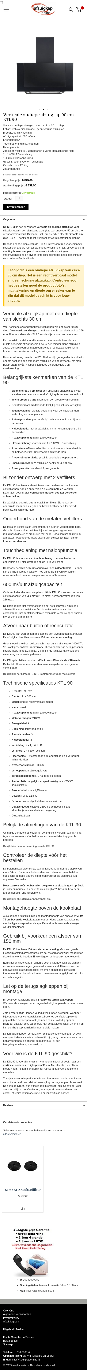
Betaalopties (10, 1340)
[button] (40, 109)
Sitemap (8, 1344)
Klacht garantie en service (18, 1337)
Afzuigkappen (11, 1321)
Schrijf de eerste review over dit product (20, 175)
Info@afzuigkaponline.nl (40, 1290)
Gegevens (9, 219)
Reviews (8, 1105)
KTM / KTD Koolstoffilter (23, 1190)
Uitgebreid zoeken (13, 1329)
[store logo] (43, 9)
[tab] (43, 219)
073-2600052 (22, 1352)
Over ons (8, 1310)
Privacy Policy (11, 1318)
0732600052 (31, 1279)
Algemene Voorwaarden (17, 1314)
